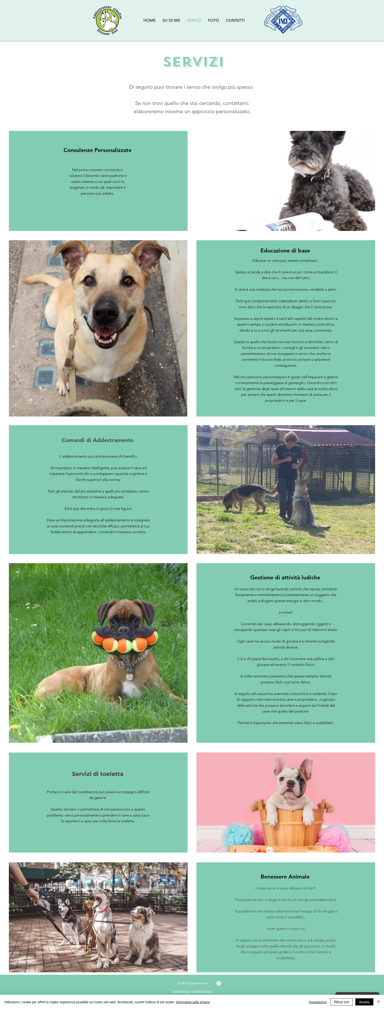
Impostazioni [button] (318, 1002)
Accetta (364, 1002)
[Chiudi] (378, 1001)
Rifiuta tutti (341, 1002)
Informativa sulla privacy (193, 1002)
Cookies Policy (203, 991)
